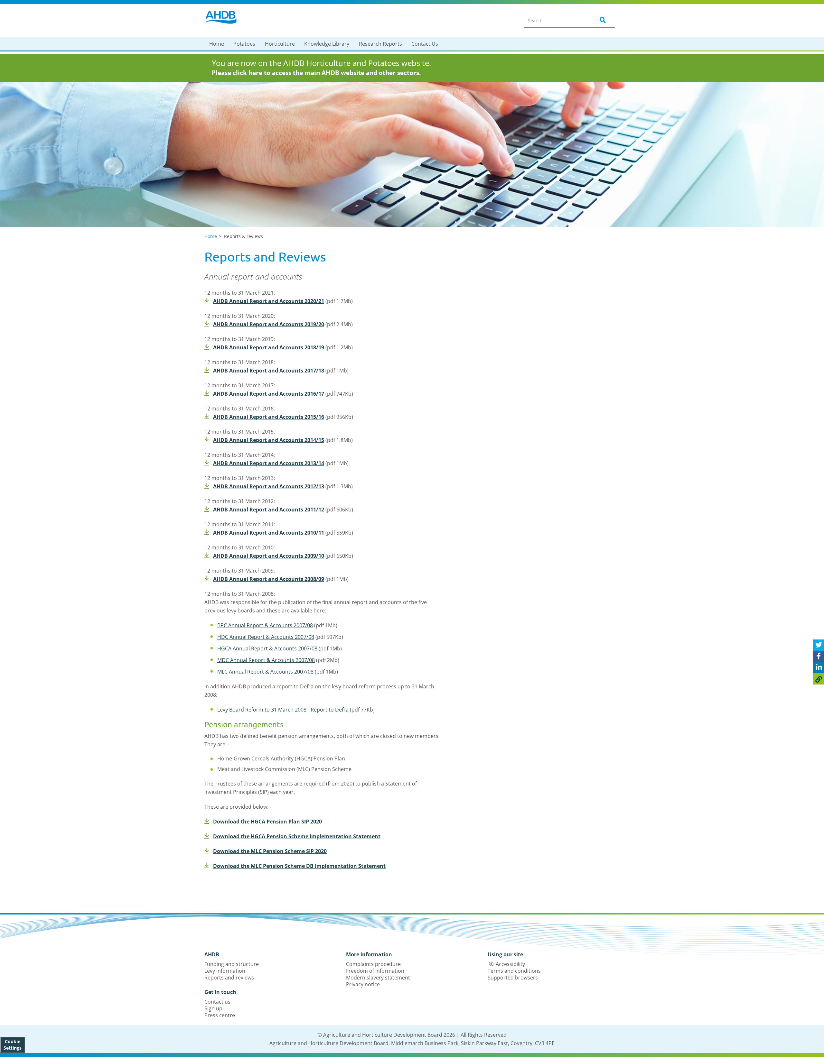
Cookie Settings (13, 1044)
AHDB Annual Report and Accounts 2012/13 (268, 486)
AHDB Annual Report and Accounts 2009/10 (268, 555)
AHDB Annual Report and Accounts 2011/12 (268, 509)
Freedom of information (375, 970)
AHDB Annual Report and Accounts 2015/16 (268, 416)
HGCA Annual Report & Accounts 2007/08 (267, 648)
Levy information (224, 970)
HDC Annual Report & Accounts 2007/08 (265, 636)
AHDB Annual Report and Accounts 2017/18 (268, 370)
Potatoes (244, 43)
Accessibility (510, 964)
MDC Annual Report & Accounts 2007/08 (266, 660)
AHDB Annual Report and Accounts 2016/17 (268, 393)
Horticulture (280, 43)
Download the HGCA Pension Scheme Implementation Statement (296, 836)
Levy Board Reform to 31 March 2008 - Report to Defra (283, 709)
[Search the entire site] (601, 20)
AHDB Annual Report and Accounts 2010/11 (268, 532)
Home (216, 43)
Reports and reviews (229, 977)
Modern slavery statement (378, 977)
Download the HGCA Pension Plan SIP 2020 (267, 821)
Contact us (217, 1001)
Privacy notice (363, 984)
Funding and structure (231, 964)
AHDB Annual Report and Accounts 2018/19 (268, 347)
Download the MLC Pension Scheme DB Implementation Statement (299, 865)
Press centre (219, 1015)
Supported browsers (513, 977)
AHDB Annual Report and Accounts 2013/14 (268, 463)
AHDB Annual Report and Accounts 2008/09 (268, 579)
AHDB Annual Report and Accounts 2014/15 (268, 440)
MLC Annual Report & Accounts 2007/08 (265, 671)
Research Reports (380, 43)
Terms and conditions (514, 970)
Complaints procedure (373, 964)
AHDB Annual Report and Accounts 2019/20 (268, 324)
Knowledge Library (326, 43)
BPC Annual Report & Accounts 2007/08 (265, 625)
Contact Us (424, 43)
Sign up (213, 1008)
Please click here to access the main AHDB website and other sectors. (316, 73)
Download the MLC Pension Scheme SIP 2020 (270, 851)
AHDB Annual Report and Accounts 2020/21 (268, 301)
